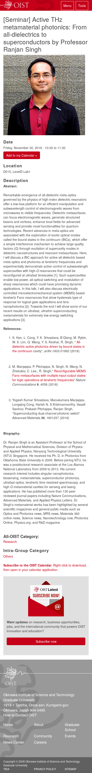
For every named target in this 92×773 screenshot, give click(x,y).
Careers (40, 742)
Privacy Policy (45, 769)
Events (70, 735)
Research (10, 541)
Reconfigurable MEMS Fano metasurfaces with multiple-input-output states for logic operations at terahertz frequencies (49, 375)
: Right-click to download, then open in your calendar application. (45, 567)
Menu (67, 5)
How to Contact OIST (20, 715)
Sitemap (70, 769)
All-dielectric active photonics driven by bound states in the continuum (48, 346)
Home (8, 724)
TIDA (6, 769)
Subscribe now (46, 641)
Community (43, 735)
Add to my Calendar (20, 155)
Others (8, 556)
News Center (13, 742)
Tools (82, 5)
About (38, 724)
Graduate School (72, 727)
